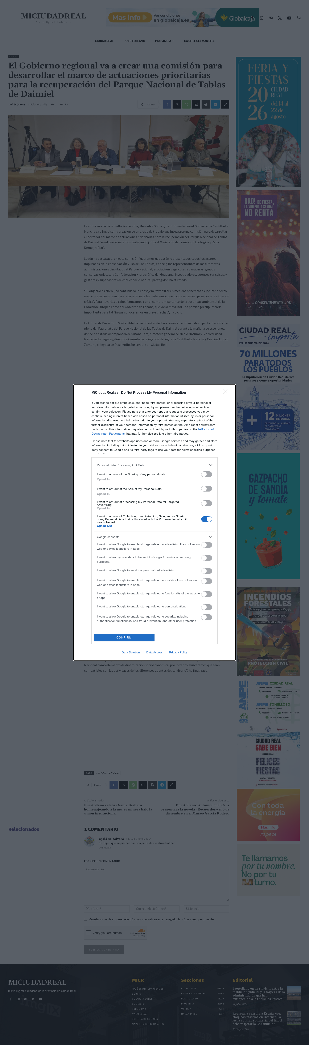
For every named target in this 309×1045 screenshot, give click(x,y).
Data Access (154, 652)
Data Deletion (131, 652)
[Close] (227, 393)
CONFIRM (124, 637)
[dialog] (154, 522)
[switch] (206, 474)
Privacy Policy (178, 652)
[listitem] (154, 465)
